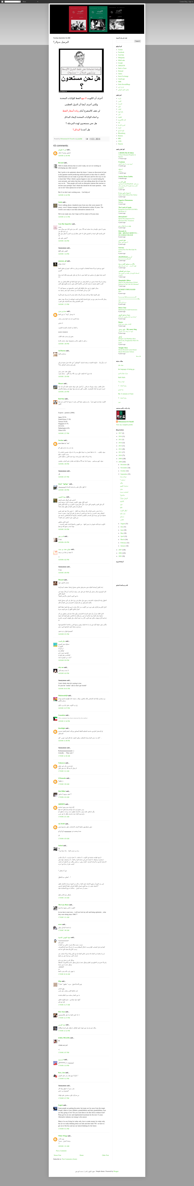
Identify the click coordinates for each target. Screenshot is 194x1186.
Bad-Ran (61, 399)
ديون (119, 402)
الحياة (119, 128)
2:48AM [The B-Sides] (126, 153)
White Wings (62, 1136)
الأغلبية (122, 501)
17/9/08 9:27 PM (63, 1098)
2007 (120, 550)
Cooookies (61, 715)
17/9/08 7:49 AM (63, 930)
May (122, 533)
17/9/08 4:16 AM (63, 797)
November (124, 468)
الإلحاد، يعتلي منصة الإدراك (124, 324)
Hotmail (120, 71)
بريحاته (120, 171)
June (122, 530)
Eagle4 (60, 1105)
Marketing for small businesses (127, 309)
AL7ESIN (61, 824)
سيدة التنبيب (62, 497)
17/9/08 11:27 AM (64, 1005)
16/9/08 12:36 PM (64, 156)
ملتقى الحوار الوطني (123, 90)
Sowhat (60, 440)
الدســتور (61, 536)
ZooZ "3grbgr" (63, 484)
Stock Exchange (123, 76)
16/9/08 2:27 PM (63, 433)
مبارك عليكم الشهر (123, 373)
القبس (119, 101)
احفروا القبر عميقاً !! (123, 242)
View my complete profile (124, 425)
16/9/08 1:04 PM (63, 241)
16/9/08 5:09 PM (63, 573)
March (122, 539)
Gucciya (121, 247)
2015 (120, 439)
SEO (119, 291)
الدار (119, 114)
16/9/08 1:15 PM (63, 304)
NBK (119, 82)
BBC (119, 138)
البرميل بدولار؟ (124, 498)
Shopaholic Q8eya (124, 280)
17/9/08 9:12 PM (63, 1078)
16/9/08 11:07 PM (64, 708)
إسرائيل (122, 516)
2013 (120, 446)
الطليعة (120, 117)
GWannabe (62, 778)
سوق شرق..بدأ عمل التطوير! (125, 164)
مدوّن (121, 489)
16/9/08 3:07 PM (63, 477)
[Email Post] (86, 139)
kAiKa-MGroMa (64, 1038)
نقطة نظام (120, 365)
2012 (120, 449)
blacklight (61, 728)
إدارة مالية (122, 513)
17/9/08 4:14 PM (63, 1065)
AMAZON (121, 65)
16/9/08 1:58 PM (63, 376)
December (123, 464)
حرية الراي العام (122, 302)
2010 (120, 455)
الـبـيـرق (61, 1059)
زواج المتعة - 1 (122, 385)
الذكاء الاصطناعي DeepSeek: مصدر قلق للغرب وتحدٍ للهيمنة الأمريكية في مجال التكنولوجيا (128, 186)
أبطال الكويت (123, 510)
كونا (119, 122)
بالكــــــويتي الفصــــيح (126, 264)
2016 (120, 436)
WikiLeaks (121, 60)
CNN (119, 141)
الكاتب (122, 520)
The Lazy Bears (63, 905)
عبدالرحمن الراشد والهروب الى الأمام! (127, 317)
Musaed (61, 580)
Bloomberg (121, 133)
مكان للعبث (61, 641)
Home (82, 1155)
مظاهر (121, 483)
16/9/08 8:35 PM (63, 634)
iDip (59, 981)
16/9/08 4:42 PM (63, 560)
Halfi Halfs (121, 377)
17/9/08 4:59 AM (63, 838)
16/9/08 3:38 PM (63, 490)
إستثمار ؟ (122, 480)
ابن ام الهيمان (62, 150)
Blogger (116, 1171)
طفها (121, 507)
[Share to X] (95, 139)
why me (61, 667)
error (60, 924)
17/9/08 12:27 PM (64, 1018)
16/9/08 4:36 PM (63, 542)
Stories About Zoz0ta (125, 176)
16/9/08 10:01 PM (64, 688)
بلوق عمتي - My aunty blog (127, 329)
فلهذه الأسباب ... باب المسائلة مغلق (127, 266)
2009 (120, 458)
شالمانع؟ (122, 495)
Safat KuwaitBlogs (124, 84)
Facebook (121, 52)
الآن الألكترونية (122, 120)
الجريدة (120, 104)
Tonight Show (123, 348)
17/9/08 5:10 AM (63, 898)
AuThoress (61, 351)
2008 (120, 462)
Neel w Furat (122, 68)
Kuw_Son (61, 1072)
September (124, 474)
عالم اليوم (120, 112)
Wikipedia (121, 58)
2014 (120, 443)
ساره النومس (61, 1025)
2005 (120, 556)
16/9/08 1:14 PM (63, 254)
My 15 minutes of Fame (125, 394)
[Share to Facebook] (97, 139)
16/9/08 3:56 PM (63, 529)
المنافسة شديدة (124, 492)
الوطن (119, 109)
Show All (138, 356)
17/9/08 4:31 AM (63, 817)
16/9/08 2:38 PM (63, 464)
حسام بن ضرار (62, 311)
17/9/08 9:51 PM (63, 1129)
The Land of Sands (124, 207)
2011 (120, 452)
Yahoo (120, 74)
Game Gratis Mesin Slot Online (127, 195)
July (121, 527)
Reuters (120, 136)
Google (120, 63)
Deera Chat (122, 308)
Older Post (105, 1155)
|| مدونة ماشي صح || (124, 193)
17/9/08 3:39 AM (63, 784)
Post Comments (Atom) (69, 1159)
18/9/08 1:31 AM (63, 1146)
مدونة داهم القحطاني (124, 271)
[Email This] (91, 139)
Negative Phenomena (125, 200)
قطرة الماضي (122, 240)
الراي (119, 106)
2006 (120, 553)
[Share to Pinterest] (99, 139)
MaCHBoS (62, 791)
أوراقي (120, 337)
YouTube (121, 55)
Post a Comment (61, 1151)
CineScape (121, 79)
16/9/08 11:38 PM (64, 741)
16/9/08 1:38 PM (63, 344)
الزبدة (119, 98)
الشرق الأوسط (121, 125)
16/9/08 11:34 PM (64, 721)
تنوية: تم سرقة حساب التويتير (125, 331)
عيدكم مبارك (123, 477)
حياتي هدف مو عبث (64, 549)
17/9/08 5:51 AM (63, 917)
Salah (60, 202)
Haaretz (120, 144)
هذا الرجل (120, 390)
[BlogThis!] (93, 139)
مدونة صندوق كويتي (124, 315)
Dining (120, 202)
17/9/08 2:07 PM (63, 1052)
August (122, 524)
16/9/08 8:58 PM (63, 660)
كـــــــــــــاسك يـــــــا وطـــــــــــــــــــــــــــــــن (128, 298)
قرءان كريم (121, 87)
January (123, 546)
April (122, 536)
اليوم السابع (121, 130)
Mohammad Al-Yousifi (126, 422)
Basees (120, 322)
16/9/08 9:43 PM (63, 673)
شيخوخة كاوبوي (124, 486)
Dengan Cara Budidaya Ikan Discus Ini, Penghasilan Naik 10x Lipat (128, 340)
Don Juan (61, 1012)
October (123, 471)
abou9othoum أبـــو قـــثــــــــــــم (125, 258)
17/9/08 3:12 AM (63, 771)
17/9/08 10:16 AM (64, 974)
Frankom (121, 162)
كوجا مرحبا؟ (121, 381)
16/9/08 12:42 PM (64, 195)
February (123, 543)
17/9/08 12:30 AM (64, 756)
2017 (120, 433)
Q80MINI (61, 804)
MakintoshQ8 (63, 695)
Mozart (60, 383)
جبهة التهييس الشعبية (64, 937)
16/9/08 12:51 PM (64, 217)
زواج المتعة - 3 (122, 398)
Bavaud (60, 163)
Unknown (61, 763)
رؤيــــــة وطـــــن (124, 226)
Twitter (120, 50)
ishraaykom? (122, 217)
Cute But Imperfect (65, 224)
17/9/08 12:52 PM (64, 1031)
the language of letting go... (127, 369)
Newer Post (57, 1155)
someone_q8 (62, 261)
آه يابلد (120, 169)
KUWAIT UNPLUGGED (126, 289)
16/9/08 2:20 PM (63, 392)
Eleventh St (122, 231)
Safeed (60, 845)
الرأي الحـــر (122, 182)
